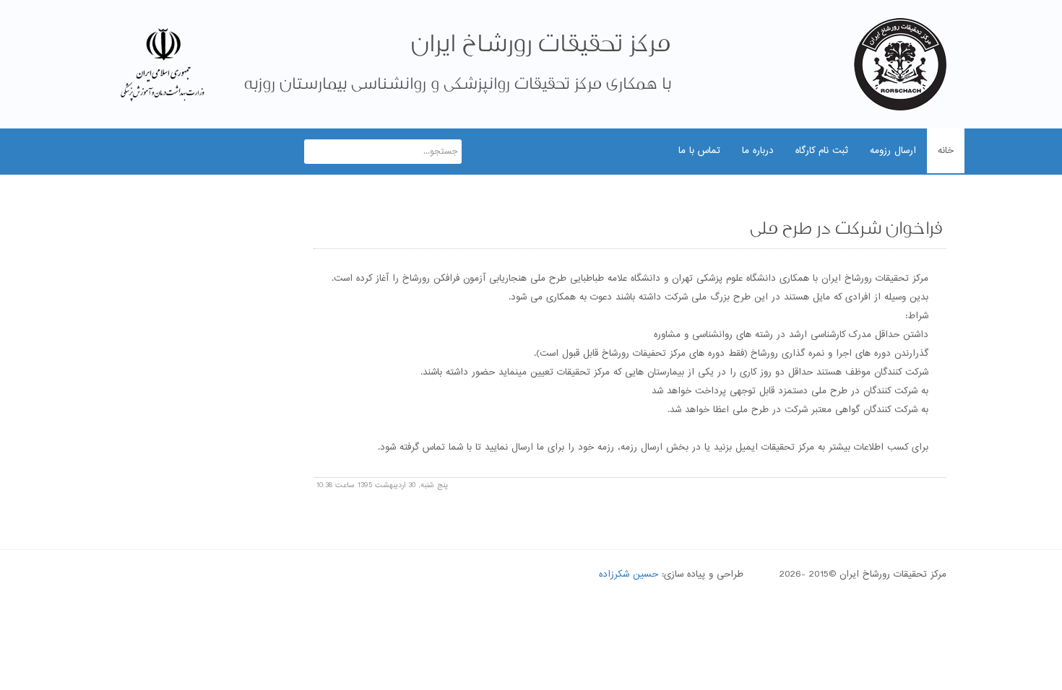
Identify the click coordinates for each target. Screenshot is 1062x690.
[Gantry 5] (900, 64)
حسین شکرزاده (628, 574)
